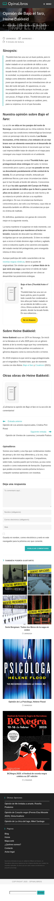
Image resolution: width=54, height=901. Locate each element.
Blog (7, 834)
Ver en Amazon (29, 320)
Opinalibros (9, 446)
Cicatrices (39, 365)
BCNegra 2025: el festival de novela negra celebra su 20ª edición (27, 775)
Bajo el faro (28, 365)
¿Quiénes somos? (13, 844)
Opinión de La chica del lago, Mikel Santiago (24, 821)
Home (7, 837)
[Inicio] (3, 25)
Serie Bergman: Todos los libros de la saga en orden (27, 628)
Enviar (41, 892)
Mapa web (9, 841)
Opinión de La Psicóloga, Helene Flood (27, 702)
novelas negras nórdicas (14, 262)
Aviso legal (10, 852)
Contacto (9, 848)
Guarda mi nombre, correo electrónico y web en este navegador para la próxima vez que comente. (26, 539)
